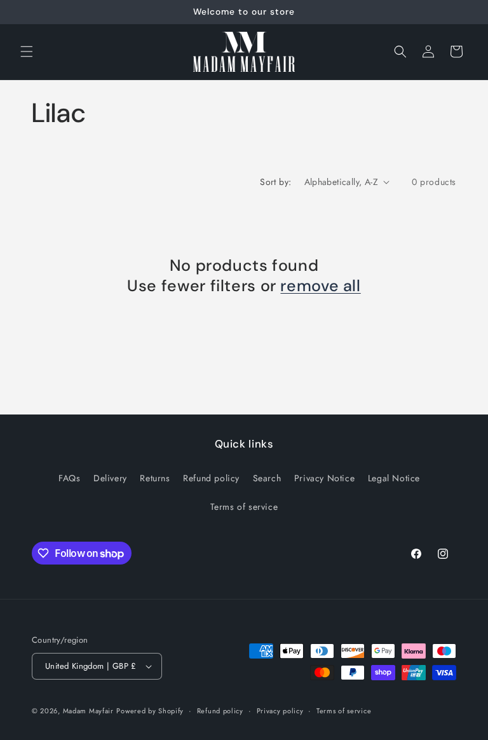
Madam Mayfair (88, 711)
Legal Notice (394, 478)
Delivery (110, 478)
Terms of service (244, 506)
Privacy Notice (324, 478)
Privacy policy (280, 711)
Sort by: (275, 181)
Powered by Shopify (150, 711)
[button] (27, 51)
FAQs (69, 478)
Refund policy (211, 478)
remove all (320, 286)
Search (267, 478)
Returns (155, 478)
